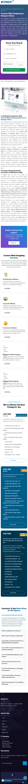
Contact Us (13, 242)
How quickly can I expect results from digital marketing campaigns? (12, 641)
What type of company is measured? (12, 635)
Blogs (3, 724)
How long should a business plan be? (12, 615)
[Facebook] (2, 709)
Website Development (7, 743)
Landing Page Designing (10, 381)
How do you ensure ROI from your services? (11, 662)
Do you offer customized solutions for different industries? (13, 648)
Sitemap (4, 729)
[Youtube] (12, 709)
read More (8, 288)
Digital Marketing (6, 745)
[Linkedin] (9, 709)
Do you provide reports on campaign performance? (12, 669)
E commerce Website (10, 328)
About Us (4, 721)
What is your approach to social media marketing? (12, 683)
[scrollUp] (25, 778)
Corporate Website (9, 303)
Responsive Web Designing (11, 354)
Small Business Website (10, 279)
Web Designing (8, 81)
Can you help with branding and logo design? (12, 655)
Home (2, 81)
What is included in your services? (11, 630)
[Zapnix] (7, 2)
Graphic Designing (6, 747)
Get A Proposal (7, 780)
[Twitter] (5, 709)
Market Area (5, 732)
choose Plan (13, 460)
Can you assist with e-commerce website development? (11, 676)
